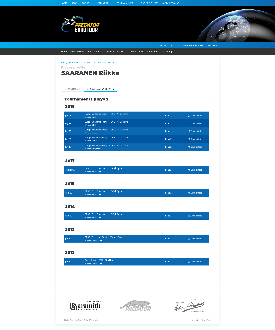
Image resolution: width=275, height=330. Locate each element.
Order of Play (149, 3)
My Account (172, 3)
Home (64, 3)
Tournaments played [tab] (101, 89)
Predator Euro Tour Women (100, 63)
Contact (212, 45)
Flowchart (153, 51)
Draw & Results (114, 51)
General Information (72, 51)
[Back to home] (81, 24)
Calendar (103, 3)
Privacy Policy (206, 320)
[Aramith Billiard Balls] (85, 305)
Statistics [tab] (73, 89)
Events (169, 45)
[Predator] (138, 305)
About (86, 3)
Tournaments (125, 3)
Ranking (193, 45)
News (74, 3)
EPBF (63, 63)
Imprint (195, 320)
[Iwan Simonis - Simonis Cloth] (190, 305)
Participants (95, 51)
